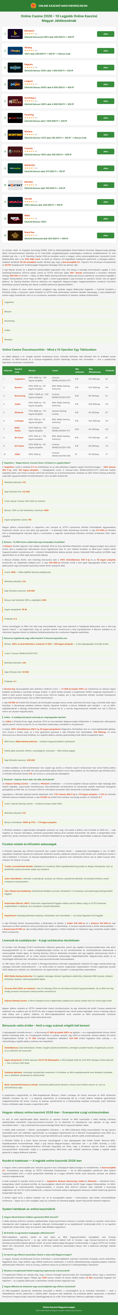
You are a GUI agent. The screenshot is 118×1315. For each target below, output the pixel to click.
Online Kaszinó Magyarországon (59, 1307)
